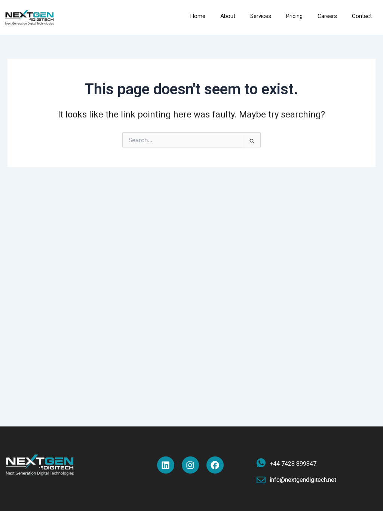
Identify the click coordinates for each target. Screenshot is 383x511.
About (227, 16)
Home (197, 16)
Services (260, 16)
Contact (362, 16)
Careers (327, 16)
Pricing (294, 16)
